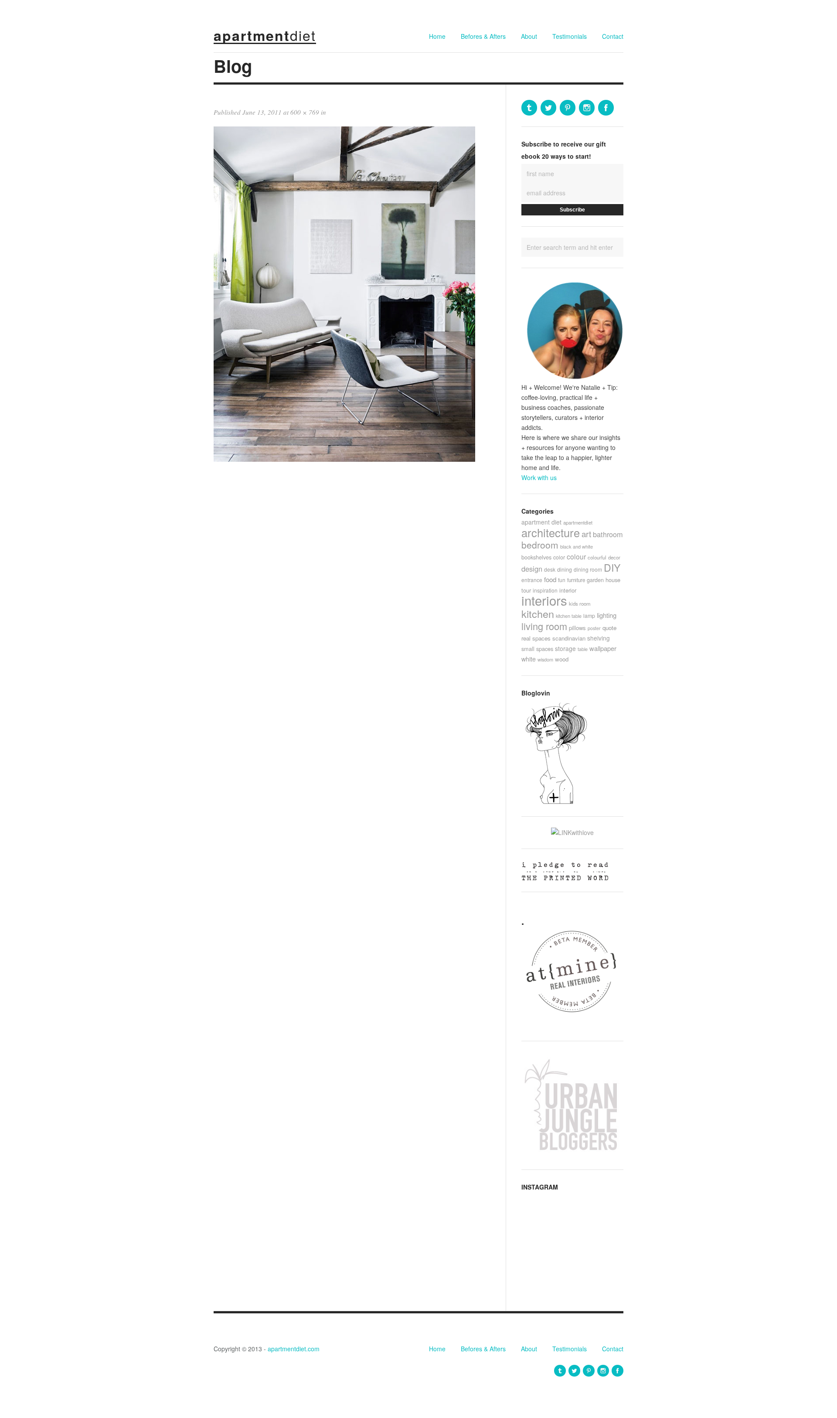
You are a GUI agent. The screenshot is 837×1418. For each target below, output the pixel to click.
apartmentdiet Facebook (606, 108)
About (529, 36)
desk (549, 569)
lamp (589, 615)
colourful (597, 557)
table (583, 648)
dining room (588, 569)
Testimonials (569, 36)
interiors (544, 600)
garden (595, 580)
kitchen (537, 613)
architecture (550, 532)
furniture (576, 579)
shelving (598, 638)
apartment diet (541, 522)
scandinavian (568, 638)
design (531, 568)
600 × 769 (304, 112)
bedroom (539, 544)
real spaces (536, 638)
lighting (606, 615)
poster (594, 628)
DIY (612, 567)
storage (565, 648)
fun (561, 579)
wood (561, 659)
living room (544, 626)
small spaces (537, 648)
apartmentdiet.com (294, 1348)
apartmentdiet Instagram (587, 108)
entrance (531, 579)
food (550, 579)
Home (437, 36)
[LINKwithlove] (572, 832)
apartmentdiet (577, 522)
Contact (612, 36)
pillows (577, 628)
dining (564, 569)
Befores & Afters (483, 36)
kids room (580, 603)
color (559, 557)
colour (576, 556)
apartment (265, 35)
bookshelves (536, 557)
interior (567, 590)
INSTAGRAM (539, 1187)
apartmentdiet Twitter (548, 108)
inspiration (545, 590)
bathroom (608, 534)
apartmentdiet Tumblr (529, 108)
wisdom (545, 659)
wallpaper (602, 648)
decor (614, 557)
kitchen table (569, 615)
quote (609, 628)
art (586, 533)
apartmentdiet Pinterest (567, 108)
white (528, 658)
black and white (576, 546)
